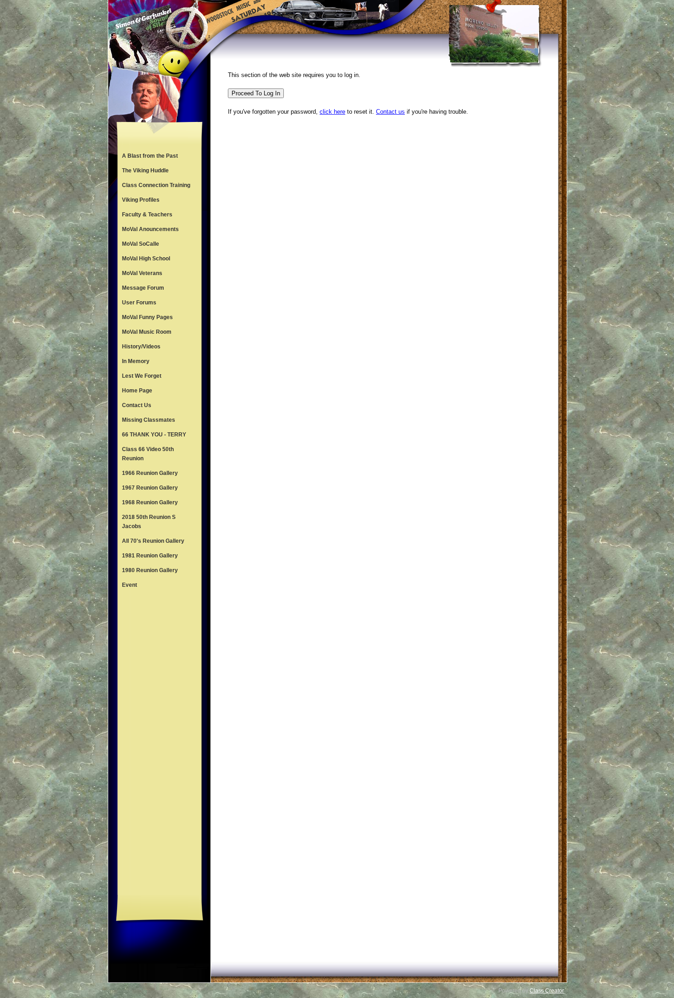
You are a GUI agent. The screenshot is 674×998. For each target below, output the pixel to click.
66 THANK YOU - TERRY (154, 434)
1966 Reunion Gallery (150, 473)
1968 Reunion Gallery (150, 502)
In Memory (135, 361)
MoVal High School (146, 258)
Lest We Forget (141, 376)
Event (129, 585)
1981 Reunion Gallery (150, 555)
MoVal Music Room (146, 332)
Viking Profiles (141, 200)
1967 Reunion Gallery (150, 488)
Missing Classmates (148, 420)
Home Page (137, 390)
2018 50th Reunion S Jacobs (149, 521)
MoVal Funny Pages (147, 317)
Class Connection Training (156, 185)
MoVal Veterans (142, 273)
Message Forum (143, 288)
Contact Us (136, 405)
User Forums (139, 302)
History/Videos (141, 346)
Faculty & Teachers (147, 214)
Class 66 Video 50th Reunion (148, 454)
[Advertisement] (159, 743)
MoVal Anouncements (150, 229)
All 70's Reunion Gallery (153, 541)
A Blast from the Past (150, 156)
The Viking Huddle (145, 170)
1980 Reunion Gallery (150, 570)
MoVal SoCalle (140, 244)
